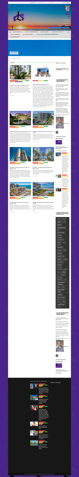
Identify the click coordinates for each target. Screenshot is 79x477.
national (60, 279)
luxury (63, 275)
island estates (60, 269)
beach (59, 225)
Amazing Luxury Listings (14, 80)
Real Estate (12, 81)
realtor (60, 294)
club (59, 242)
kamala (58, 272)
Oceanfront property (61, 283)
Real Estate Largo (61, 290)
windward (59, 306)
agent (59, 222)
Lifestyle (27, 80)
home (59, 259)
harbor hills (61, 256)
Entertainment (22, 80)
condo (64, 242)
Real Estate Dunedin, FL (17, 31)
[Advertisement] (63, 99)
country (60, 247)
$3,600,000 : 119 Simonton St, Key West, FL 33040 (19, 85)
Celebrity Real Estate (42, 395)
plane (63, 287)
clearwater (59, 237)
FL (64, 250)
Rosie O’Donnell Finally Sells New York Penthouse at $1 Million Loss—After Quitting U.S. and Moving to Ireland (44, 390)
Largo (63, 272)
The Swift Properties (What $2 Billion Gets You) (43, 427)
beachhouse (61, 228)
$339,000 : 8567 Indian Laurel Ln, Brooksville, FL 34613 (20, 131)
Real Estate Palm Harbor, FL (28, 34)
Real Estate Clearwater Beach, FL (31, 31)
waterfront (61, 304)
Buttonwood (61, 232)
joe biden (65, 269)
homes (65, 259)
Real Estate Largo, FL (45, 31)
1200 (59, 219)
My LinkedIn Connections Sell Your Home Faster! (59, 27)
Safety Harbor (61, 297)
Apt (64, 222)
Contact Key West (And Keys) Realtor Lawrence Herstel (47, 34)
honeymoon (60, 262)
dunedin (59, 250)
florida (60, 253)
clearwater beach (61, 239)
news (65, 279)
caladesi (59, 235)
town (63, 299)
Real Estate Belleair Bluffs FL (58, 31)
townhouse (59, 301)
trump (64, 301)
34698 (63, 219)
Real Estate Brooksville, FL (14, 127)
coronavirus (59, 244)
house (60, 265)
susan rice (59, 299)
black (58, 230)
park (59, 287)
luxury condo (60, 277)
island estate (59, 267)
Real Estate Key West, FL (15, 36)
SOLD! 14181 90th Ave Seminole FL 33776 (41, 84)
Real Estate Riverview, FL (15, 34)
